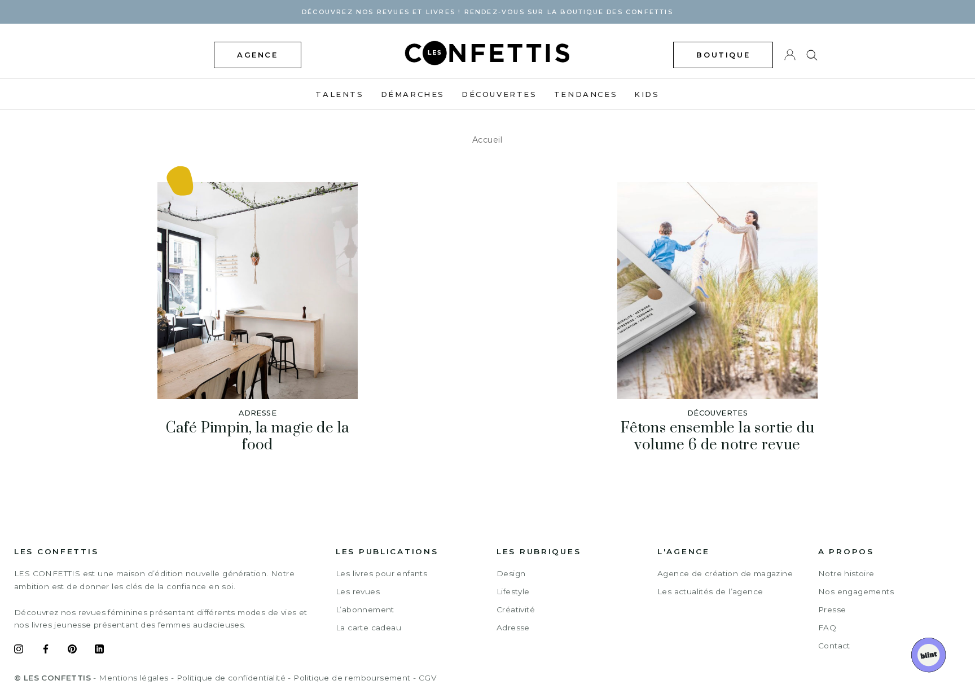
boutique (723, 54)
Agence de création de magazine (725, 573)
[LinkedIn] (99, 650)
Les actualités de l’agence (710, 591)
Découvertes (499, 94)
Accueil (487, 140)
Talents (339, 94)
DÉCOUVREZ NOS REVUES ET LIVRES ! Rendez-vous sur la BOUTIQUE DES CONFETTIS (487, 12)
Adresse (513, 627)
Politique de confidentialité (231, 677)
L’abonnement (365, 609)
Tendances (585, 94)
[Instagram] (18, 650)
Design (511, 573)
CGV (427, 677)
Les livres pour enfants (381, 573)
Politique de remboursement (351, 677)
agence (257, 54)
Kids (646, 94)
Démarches (413, 94)
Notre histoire (846, 573)
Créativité (516, 609)
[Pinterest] (72, 650)
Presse (832, 609)
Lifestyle (513, 591)
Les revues (358, 591)
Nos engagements (856, 591)
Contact (834, 645)
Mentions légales (133, 677)
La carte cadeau (368, 627)
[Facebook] (45, 650)
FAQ (827, 627)
